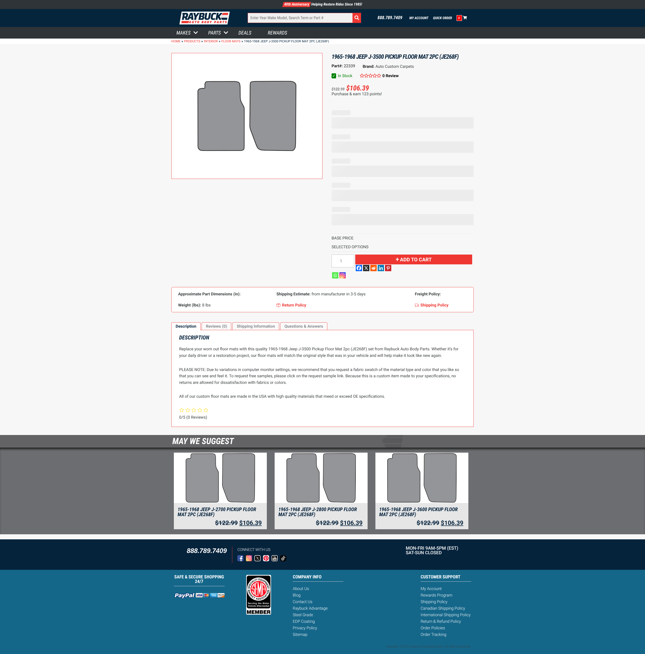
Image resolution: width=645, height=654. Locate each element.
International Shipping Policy (445, 614)
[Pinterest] (388, 268)
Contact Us (302, 601)
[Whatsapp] (335, 275)
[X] (366, 268)
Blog (297, 595)
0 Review (390, 75)
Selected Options (350, 246)
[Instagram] (342, 275)
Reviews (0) (216, 326)
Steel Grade (303, 614)
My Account (419, 18)
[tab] (186, 326)
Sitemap (300, 634)
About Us (301, 588)
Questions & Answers (303, 326)
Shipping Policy (434, 601)
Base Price (342, 238)
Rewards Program (436, 595)
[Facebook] (359, 268)
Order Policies (433, 628)
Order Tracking (433, 634)
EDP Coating (304, 621)
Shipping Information (256, 326)
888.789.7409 (389, 18)
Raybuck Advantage (310, 608)
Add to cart (416, 260)
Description (186, 326)
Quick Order (442, 18)
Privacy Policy (305, 628)
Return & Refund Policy (441, 621)
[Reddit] (373, 268)
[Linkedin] (381, 268)
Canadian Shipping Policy (443, 608)
